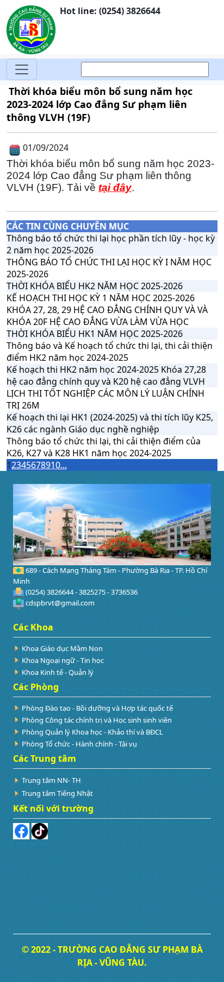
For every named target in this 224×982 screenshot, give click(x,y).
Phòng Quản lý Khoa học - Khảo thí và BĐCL (92, 732)
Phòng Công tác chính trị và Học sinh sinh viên (97, 720)
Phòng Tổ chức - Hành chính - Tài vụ (79, 744)
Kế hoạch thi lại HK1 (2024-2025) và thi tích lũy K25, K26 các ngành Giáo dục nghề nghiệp (110, 423)
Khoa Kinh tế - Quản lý (58, 672)
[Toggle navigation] (22, 69)
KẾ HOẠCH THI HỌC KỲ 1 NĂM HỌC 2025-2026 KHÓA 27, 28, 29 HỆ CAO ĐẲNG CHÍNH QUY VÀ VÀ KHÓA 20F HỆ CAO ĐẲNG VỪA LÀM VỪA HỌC (107, 310)
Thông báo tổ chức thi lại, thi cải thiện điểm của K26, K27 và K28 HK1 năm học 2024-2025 (104, 447)
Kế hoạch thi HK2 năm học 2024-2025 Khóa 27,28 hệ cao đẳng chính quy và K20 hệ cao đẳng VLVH (106, 375)
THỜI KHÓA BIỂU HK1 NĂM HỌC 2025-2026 (95, 334)
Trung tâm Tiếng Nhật (57, 793)
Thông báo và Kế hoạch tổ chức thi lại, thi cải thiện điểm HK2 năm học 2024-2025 (110, 352)
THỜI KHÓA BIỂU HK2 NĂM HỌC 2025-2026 (95, 286)
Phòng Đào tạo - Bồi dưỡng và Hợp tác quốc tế (97, 708)
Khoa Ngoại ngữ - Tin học (63, 660)
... (63, 465)
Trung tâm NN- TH (51, 780)
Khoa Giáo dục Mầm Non (62, 648)
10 (55, 465)
